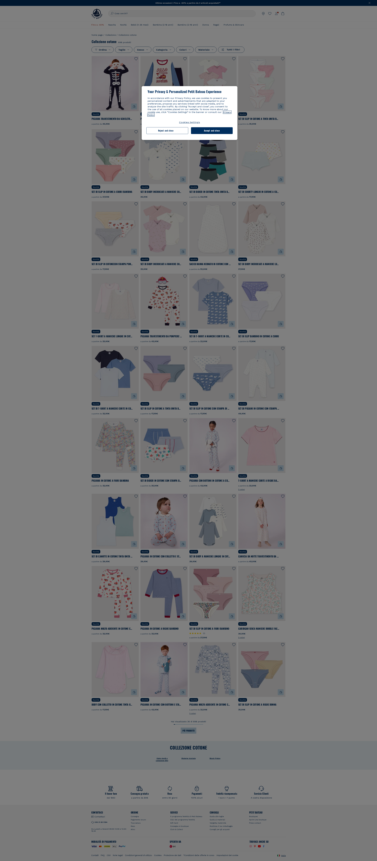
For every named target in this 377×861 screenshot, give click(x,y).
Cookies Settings (189, 122)
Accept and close (212, 130)
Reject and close (165, 130)
